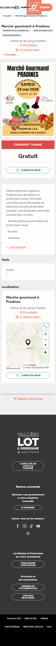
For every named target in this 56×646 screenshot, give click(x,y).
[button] (8, 7)
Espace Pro (30, 618)
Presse (44, 618)
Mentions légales (33, 626)
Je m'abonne (27, 507)
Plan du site (14, 618)
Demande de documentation (28, 587)
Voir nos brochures (28, 596)
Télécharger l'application (28, 564)
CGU (49, 626)
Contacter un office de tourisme (28, 466)
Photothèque (12, 626)
